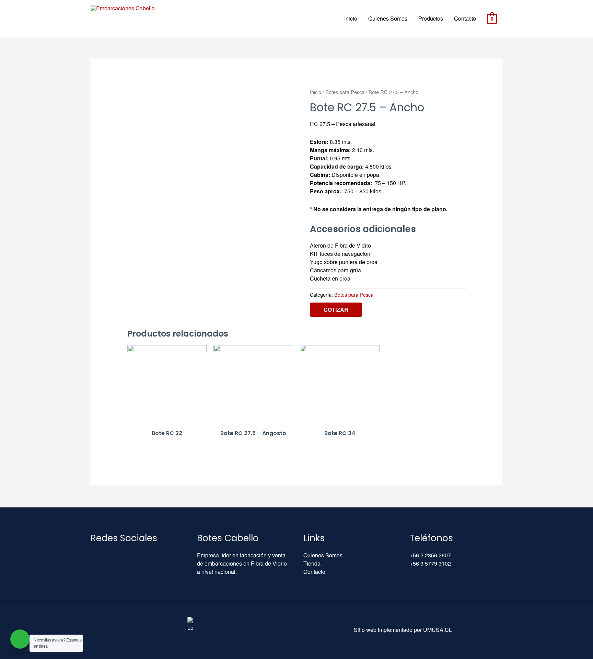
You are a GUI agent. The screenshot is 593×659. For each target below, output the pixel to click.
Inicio (350, 18)
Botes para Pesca (344, 91)
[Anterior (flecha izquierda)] (12, 330)
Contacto (465, 18)
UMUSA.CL (437, 630)
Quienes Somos (387, 18)
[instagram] (124, 555)
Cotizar (336, 310)
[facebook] (109, 555)
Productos (430, 18)
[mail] (93, 555)
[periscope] (140, 555)
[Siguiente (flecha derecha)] (581, 330)
